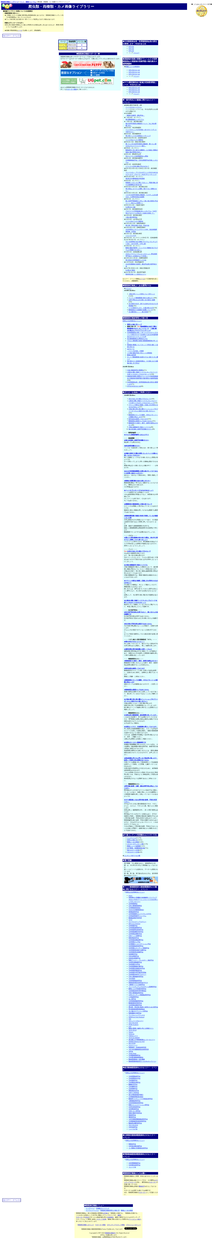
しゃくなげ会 (133, 1129)
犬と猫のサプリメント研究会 (138, 1011)
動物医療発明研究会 (135, 1003)
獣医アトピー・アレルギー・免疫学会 (141, 960)
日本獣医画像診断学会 (136, 940)
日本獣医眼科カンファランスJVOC (140, 914)
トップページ (131, 838)
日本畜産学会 (133, 1080)
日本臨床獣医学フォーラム (137, 916)
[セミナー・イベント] (11, 36)
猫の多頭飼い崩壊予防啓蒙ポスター (140, 429)
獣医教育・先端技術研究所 (137, 1047)
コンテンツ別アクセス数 (132, 855)
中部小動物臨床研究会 (136, 993)
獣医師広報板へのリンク (86, 1225)
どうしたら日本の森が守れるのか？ (137, 166)
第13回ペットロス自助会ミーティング (138, 136)
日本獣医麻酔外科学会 (136, 932)
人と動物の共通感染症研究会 (138, 1148)
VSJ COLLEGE (133, 1023)
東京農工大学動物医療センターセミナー (142, 1039)
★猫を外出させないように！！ (134, 641)
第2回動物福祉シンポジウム (135, 119)
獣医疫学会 (132, 1144)
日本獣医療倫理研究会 (136, 1001)
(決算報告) (110, 1217)
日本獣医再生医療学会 (136, 952)
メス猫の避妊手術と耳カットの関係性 (139, 353)
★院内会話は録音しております (134, 668)
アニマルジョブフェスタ (137, 1015)
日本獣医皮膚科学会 (135, 934)
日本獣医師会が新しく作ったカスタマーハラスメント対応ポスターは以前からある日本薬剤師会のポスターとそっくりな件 (142, 334)
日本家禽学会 (133, 1088)
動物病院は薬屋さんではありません (140, 421)
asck (130, 1026)
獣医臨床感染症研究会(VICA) (138, 982)
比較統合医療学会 (134, 958)
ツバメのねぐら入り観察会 (134, 140)
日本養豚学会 (133, 1086)
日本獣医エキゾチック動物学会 (139, 948)
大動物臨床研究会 (134, 1101)
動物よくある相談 (133, 842)
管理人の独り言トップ (134, 324)
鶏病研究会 (132, 1115)
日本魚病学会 (133, 1127)
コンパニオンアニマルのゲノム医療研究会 (143, 987)
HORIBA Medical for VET (137, 1041)
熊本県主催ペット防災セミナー (136, 274)
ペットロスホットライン (134, 107)
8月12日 (131, 51)
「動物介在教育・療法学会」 (135, 115)
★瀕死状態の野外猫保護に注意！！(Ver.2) (138, 649)
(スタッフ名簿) (101, 1219)
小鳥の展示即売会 (131, 217)
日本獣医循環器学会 (135, 927)
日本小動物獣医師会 (135, 906)
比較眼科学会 (133, 954)
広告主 (87, 1217)
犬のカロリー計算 (133, 852)
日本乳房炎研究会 (134, 1107)
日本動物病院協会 (134, 908)
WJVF (130, 920)
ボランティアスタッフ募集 (116, 1225)
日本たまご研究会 (134, 1111)
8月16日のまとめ (134, 90)
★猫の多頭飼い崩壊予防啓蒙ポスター (136, 440)
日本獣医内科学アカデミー (137, 974)
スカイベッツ (133, 1045)
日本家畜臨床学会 (134, 1076)
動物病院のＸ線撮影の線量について (140, 310)
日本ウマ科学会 (134, 1092)
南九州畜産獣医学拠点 (136, 1094)
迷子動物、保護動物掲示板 (136, 848)
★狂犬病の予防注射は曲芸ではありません (138, 624)
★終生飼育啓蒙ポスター (132, 446)
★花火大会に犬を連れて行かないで (139, 551)
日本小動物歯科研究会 (136, 976)
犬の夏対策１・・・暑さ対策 (138, 312)
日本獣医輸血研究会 (135, 980)
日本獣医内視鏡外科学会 (137, 968)
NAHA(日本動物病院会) (136, 910)
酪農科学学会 (133, 1084)
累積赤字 (142, 1186)
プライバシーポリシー (133, 1225)
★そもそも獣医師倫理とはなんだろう (136, 434)
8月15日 (131, 49)
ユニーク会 (132, 1167)
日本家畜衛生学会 (134, 1078)
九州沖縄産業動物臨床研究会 (138, 1119)
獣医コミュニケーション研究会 (139, 1105)
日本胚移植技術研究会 (136, 1103)
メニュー (136, 53)
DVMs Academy (134, 1024)
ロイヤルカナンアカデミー (137, 922)
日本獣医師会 (133, 903)
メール (20, 30)
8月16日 (131, 47)
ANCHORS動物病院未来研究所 (139, 1049)
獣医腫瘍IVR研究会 (135, 1013)
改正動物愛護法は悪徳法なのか (137, 339)
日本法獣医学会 (134, 956)
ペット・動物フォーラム (28, 2)
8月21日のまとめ (134, 74)
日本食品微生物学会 (135, 1146)
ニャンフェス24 (131, 235)
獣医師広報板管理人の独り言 (110, 1210)
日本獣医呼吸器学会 (135, 970)
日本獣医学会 (133, 925)
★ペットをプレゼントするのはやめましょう (138, 490)
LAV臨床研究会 (134, 997)
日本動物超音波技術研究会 (137, 1121)
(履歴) (119, 1215)
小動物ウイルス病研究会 (137, 984)
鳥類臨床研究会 (134, 912)
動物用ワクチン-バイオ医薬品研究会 (141, 1099)
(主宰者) (105, 1213)
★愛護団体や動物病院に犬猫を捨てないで (138, 504)
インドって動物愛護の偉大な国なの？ (141, 298)
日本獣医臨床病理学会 (136, 946)
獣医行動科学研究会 (135, 1113)
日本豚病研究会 (134, 1109)
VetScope (131, 1034)
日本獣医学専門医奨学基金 (137, 972)
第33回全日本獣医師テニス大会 (136, 260)
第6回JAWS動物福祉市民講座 (135, 178)
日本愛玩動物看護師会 (136, 1057)
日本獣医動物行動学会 (136, 966)
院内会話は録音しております (138, 419)
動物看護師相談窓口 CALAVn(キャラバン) (142, 1061)
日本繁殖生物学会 (134, 1082)
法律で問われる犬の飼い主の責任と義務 (142, 300)
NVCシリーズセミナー (136, 1021)
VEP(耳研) (132, 978)
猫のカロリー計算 (133, 850)
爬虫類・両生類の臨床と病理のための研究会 (143, 1007)
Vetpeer (131, 1032)
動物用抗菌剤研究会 (135, 1123)
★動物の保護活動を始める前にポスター (137, 481)
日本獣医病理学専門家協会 (137, 991)
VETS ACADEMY (134, 1038)
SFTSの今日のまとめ (134, 386)
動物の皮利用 (131, 355)
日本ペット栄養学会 (135, 936)
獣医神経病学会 (134, 938)
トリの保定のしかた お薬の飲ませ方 (141, 308)
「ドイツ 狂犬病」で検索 (135, 351)
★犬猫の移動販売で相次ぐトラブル (136, 565)
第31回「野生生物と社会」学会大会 (137, 225)
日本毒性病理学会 (134, 1165)
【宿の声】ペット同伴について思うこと (142, 294)
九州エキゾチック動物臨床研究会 (140, 995)
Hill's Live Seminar (134, 923)
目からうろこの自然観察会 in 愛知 (137, 156)
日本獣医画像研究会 (135, 1005)
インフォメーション (92, 1210)
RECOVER (132, 1043)
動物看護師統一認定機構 (137, 1059)
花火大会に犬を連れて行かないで (140, 399)
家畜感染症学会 (134, 1090)
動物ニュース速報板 (133, 846)
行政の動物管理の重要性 (135, 370)
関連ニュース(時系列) (133, 66)
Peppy (130, 895)
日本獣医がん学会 (134, 942)
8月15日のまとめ (134, 92)
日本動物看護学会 (134, 1055)
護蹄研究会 (132, 1117)
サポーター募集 (71, 89)
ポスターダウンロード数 (135, 844)
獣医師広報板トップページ (10, 2)
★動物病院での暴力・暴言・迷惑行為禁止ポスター (141, 661)
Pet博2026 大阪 (130, 207)
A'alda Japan (132, 1053)
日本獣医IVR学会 (134, 964)
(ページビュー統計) (134, 1219)
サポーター (152, 1182)
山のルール (130, 349)
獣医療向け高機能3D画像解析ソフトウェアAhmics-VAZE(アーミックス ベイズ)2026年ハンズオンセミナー (143, 899)
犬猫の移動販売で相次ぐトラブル (140, 427)
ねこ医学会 (132, 999)
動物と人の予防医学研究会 (137, 989)
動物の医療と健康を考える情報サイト (141, 1028)
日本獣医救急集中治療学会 (137, 950)
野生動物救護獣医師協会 (137, 1009)
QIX (130, 1019)
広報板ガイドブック (102, 1208)
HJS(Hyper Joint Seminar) (136, 1017)
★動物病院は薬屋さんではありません (136, 689)
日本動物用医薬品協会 (136, 1097)
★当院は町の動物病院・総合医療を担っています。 (141, 715)
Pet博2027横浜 (130, 270)
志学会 (131, 1051)
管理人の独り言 (132, 840)
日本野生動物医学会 (135, 962)
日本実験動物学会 (134, 1163)
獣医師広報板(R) (110, 1233)
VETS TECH (132, 1030)
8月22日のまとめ (134, 72)
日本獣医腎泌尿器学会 (136, 929)
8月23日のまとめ (134, 70)
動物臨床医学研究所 (135, 918)
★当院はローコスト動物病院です (135, 742)
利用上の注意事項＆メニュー (132, 321)
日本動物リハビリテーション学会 (140, 944)
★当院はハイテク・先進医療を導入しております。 (141, 726)
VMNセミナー (133, 1036)
